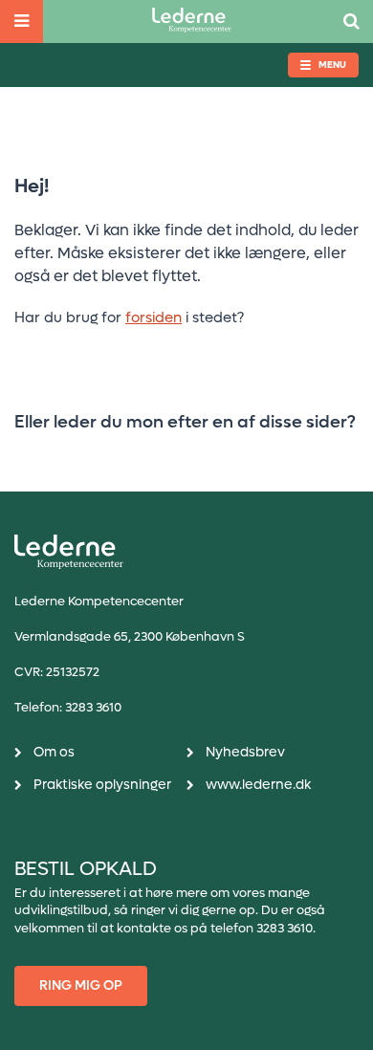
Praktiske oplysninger (102, 785)
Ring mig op (80, 985)
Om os (54, 752)
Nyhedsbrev (245, 752)
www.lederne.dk (258, 785)
